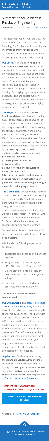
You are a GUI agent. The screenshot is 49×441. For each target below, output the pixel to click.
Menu (44, 5)
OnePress (40, 431)
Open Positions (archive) (26, 414)
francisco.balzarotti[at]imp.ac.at (21, 378)
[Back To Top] (24, 425)
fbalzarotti (40, 27)
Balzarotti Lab (16, 4)
